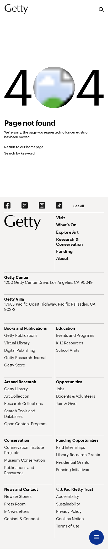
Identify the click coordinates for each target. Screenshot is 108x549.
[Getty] (16, 9)
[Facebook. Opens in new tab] (7, 205)
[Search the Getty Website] (101, 10)
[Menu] (96, 537)
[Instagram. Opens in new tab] (42, 205)
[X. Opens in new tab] (24, 205)
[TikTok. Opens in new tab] (59, 205)
